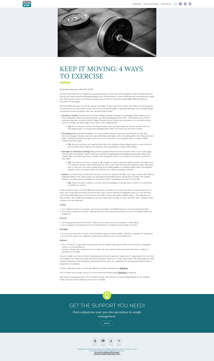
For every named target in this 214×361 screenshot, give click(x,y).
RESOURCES (166, 4)
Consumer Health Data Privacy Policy (107, 354)
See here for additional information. (107, 352)
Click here (122, 272)
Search (107, 323)
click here (123, 268)
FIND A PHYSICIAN (151, 4)
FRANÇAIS (137, 4)
